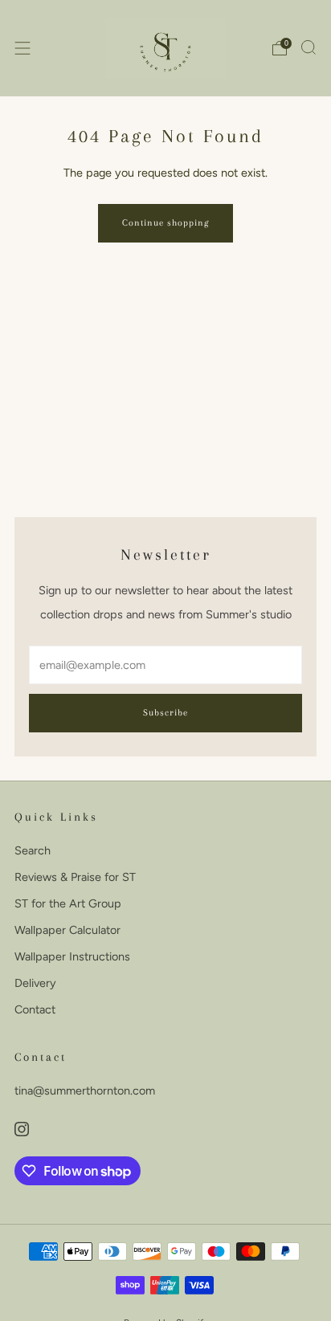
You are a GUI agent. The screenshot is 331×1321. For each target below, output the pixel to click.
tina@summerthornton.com (84, 1090)
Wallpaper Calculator (67, 930)
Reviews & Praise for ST (75, 877)
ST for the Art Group (67, 903)
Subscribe (165, 712)
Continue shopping (165, 223)
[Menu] (22, 48)
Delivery (35, 983)
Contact (34, 1009)
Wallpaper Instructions (72, 956)
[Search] (308, 47)
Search (32, 850)
